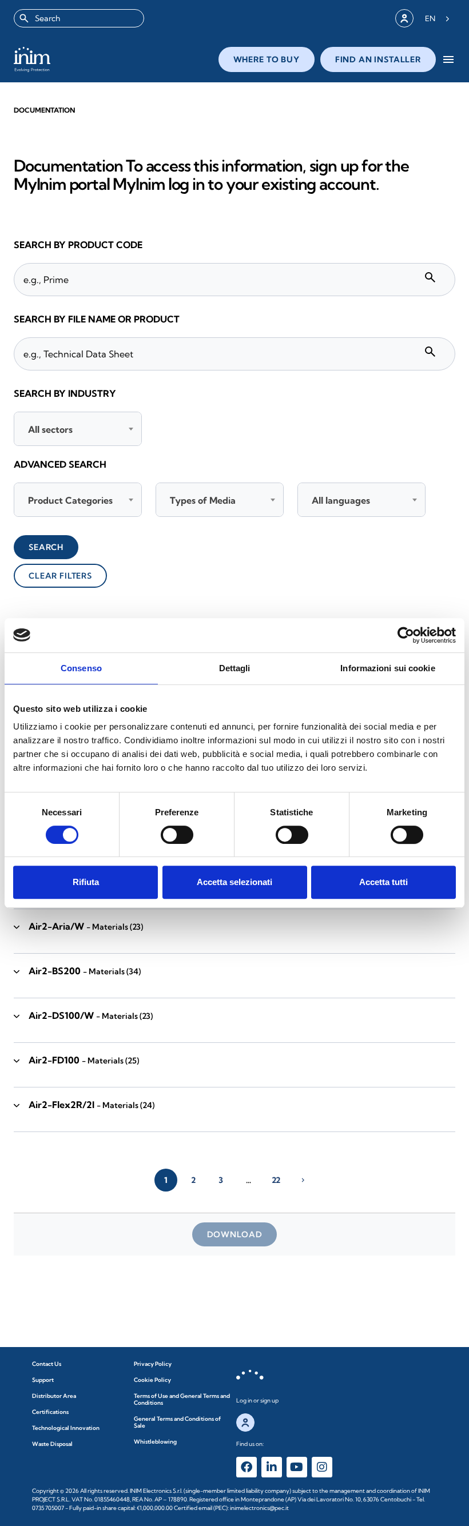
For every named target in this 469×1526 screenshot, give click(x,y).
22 (276, 1180)
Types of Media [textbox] (203, 500)
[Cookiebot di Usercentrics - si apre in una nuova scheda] (406, 635)
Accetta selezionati (234, 882)
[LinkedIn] (271, 1467)
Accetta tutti (383, 882)
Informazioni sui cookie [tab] (387, 668)
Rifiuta (86, 882)
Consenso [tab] (81, 668)
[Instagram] (322, 1467)
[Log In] (404, 18)
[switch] (177, 835)
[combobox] (79, 18)
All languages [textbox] (341, 500)
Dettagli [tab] (235, 668)
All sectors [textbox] (50, 429)
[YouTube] (297, 1467)
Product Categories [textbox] (70, 500)
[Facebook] (246, 1467)
